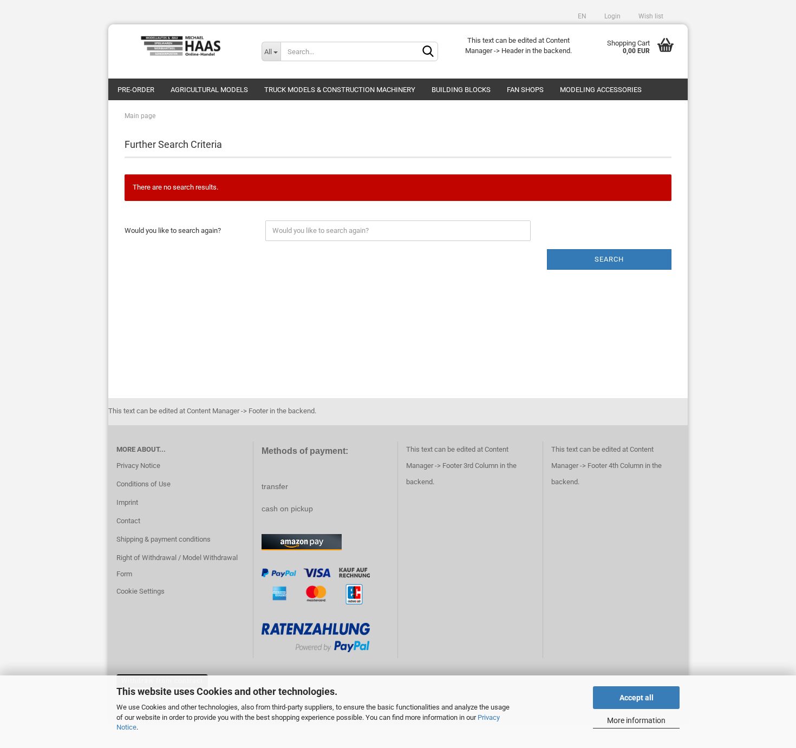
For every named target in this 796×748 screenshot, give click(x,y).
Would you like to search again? (173, 230)
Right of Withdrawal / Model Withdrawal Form (177, 566)
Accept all (636, 697)
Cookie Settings (140, 591)
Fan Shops (525, 90)
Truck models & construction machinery (339, 90)
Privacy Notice (138, 465)
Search (609, 259)
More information (636, 720)
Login (612, 16)
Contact (128, 521)
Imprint (127, 502)
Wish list (650, 16)
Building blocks (461, 90)
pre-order (136, 90)
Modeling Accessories (601, 90)
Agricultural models (209, 90)
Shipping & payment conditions (163, 539)
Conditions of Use (143, 484)
